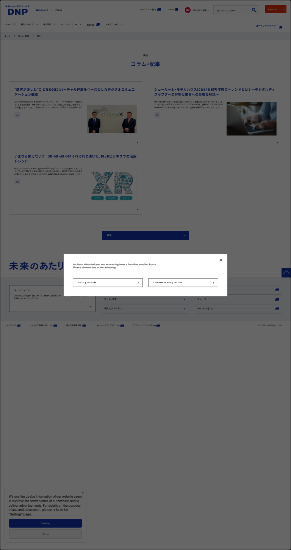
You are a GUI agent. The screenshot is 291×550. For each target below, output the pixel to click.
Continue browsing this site (167, 282)
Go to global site (87, 282)
